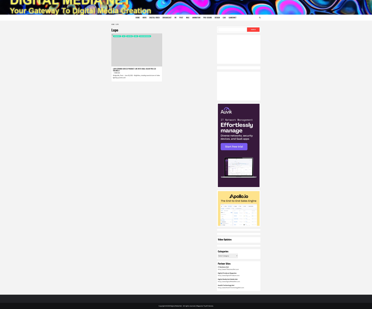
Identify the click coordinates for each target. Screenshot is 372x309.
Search (253, 29)
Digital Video (154, 17)
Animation (196, 17)
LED (123, 36)
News (144, 17)
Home (138, 17)
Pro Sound (207, 17)
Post (181, 17)
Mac (187, 17)
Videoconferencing (145, 36)
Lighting (129, 36)
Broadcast (167, 17)
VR (175, 17)
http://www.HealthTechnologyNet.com (231, 288)
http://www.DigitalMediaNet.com (229, 281)
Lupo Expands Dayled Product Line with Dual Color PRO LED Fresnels (134, 70)
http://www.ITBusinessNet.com (228, 269)
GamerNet (232, 17)
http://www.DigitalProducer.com (228, 275)
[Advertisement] (239, 49)
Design (217, 17)
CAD (224, 17)
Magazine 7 (200, 306)
